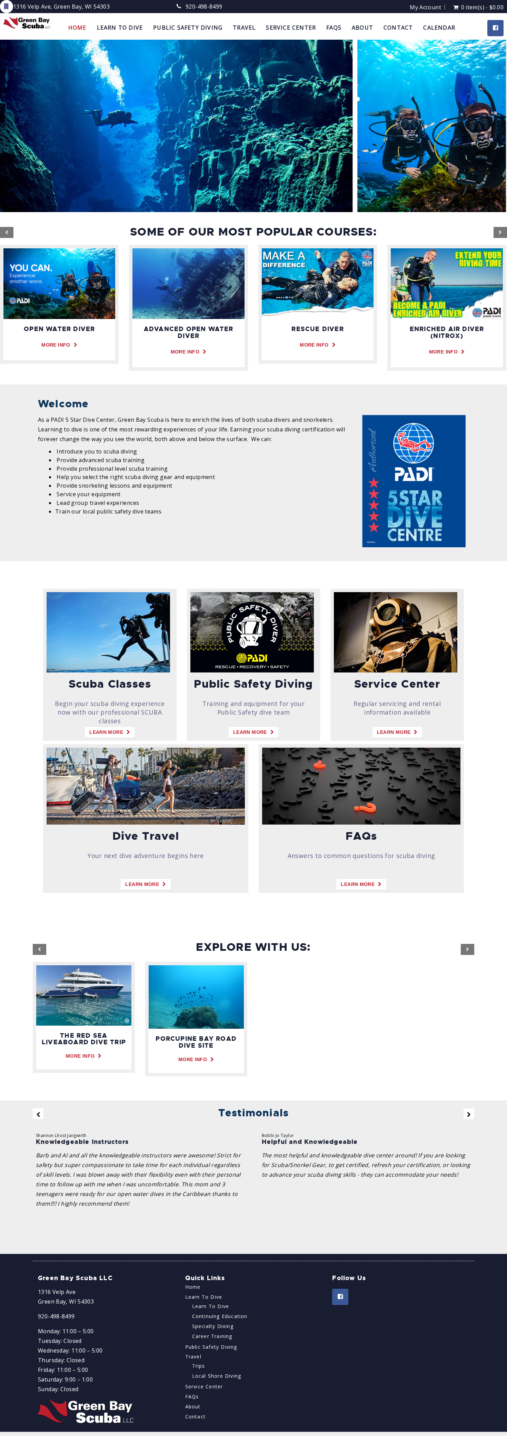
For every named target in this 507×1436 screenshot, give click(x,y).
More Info (55, 345)
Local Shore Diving (216, 1376)
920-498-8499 (204, 6)
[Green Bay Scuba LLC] (27, 22)
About (362, 27)
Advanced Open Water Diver (188, 332)
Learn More (106, 732)
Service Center (291, 27)
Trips (198, 1366)
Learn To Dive (120, 27)
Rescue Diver (317, 329)
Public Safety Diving (187, 27)
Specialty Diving (212, 1326)
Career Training (212, 1336)
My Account (425, 7)
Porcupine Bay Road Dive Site (196, 1042)
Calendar (439, 27)
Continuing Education (220, 1316)
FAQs (333, 27)
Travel (244, 27)
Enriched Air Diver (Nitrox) (447, 332)
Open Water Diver (59, 329)
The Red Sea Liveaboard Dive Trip (84, 1039)
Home (77, 27)
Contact (398, 27)
